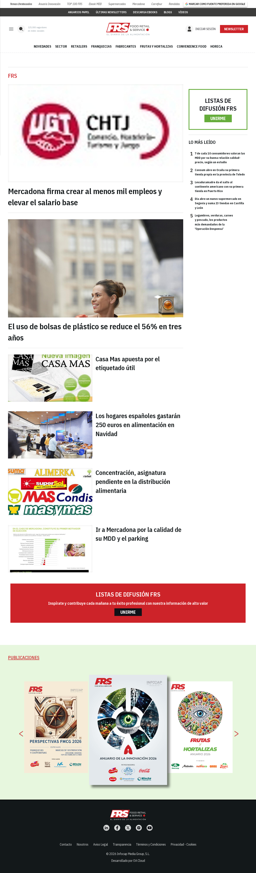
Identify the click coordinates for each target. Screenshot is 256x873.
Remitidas (174, 4)
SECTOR (61, 46)
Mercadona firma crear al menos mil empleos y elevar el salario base (85, 196)
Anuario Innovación (49, 4)
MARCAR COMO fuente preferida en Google (217, 4)
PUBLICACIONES (23, 657)
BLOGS (168, 12)
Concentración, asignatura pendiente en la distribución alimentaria (133, 481)
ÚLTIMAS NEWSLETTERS (111, 12)
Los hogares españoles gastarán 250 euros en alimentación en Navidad (138, 424)
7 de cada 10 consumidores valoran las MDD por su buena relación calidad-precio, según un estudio (217, 157)
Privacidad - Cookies (183, 844)
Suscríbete (234, 29)
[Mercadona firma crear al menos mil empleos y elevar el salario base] (95, 133)
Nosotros (82, 844)
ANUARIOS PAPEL (78, 12)
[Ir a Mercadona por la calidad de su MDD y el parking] (50, 548)
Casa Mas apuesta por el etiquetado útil (128, 363)
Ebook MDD (95, 4)
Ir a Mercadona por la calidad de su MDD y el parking (138, 534)
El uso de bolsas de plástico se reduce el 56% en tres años (95, 332)
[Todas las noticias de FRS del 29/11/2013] (128, 29)
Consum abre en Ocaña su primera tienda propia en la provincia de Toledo (217, 172)
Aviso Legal (100, 844)
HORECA (216, 46)
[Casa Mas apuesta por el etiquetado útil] (50, 378)
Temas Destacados (21, 4)
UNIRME (218, 118)
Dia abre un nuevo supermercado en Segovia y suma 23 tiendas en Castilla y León (217, 203)
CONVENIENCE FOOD (191, 46)
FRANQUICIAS (101, 46)
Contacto (66, 844)
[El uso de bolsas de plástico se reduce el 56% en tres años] (95, 268)
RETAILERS (79, 46)
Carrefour (156, 4)
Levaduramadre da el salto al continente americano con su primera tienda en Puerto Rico (216, 186)
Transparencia (122, 844)
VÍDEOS (183, 12)
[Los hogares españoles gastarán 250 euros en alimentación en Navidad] (50, 435)
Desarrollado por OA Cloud (128, 861)
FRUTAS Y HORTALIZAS (156, 46)
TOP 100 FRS (74, 4)
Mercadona (138, 4)
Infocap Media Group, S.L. (133, 854)
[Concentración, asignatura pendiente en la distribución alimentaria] (50, 491)
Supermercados (117, 4)
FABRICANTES (126, 46)
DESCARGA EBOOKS (145, 12)
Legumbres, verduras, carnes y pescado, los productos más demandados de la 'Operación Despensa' (211, 222)
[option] (128, 730)
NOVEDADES (42, 46)
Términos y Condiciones (151, 844)
